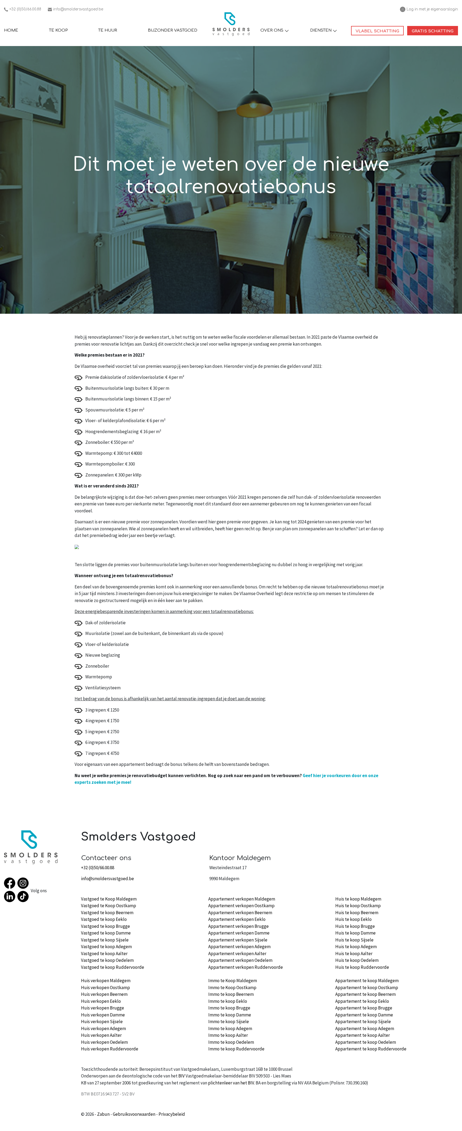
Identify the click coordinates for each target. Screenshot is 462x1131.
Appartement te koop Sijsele (363, 1021)
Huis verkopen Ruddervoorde (109, 1049)
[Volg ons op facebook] (10, 884)
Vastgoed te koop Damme (106, 933)
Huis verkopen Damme (103, 1015)
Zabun (103, 1114)
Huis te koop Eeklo (353, 919)
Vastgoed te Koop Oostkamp (108, 906)
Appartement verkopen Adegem (239, 947)
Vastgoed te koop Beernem (107, 913)
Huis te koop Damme (355, 933)
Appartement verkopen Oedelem (240, 960)
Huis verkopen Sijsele (102, 1021)
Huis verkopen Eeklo (101, 1001)
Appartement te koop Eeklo (362, 1001)
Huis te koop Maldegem (358, 899)
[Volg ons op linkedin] (10, 897)
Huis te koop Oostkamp (358, 906)
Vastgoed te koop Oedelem (107, 960)
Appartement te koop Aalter (362, 1035)
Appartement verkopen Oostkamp (241, 906)
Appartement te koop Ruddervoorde (370, 1049)
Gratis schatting (435, 31)
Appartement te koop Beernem (365, 994)
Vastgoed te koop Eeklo (104, 919)
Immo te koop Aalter (228, 1035)
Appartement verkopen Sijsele (237, 940)
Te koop (58, 30)
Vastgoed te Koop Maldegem (109, 899)
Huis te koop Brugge (355, 926)
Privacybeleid (172, 1114)
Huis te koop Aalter (353, 953)
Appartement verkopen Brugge (238, 926)
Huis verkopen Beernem (104, 994)
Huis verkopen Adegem (103, 1028)
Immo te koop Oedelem (231, 1042)
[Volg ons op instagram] (24, 884)
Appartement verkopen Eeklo (236, 919)
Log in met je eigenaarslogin (429, 9)
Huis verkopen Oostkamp (105, 987)
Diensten (321, 30)
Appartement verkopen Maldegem (241, 899)
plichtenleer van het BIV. (231, 1083)
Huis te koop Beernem (356, 913)
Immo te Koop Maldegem (232, 981)
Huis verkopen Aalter (101, 1035)
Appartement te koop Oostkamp (366, 987)
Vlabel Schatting (380, 31)
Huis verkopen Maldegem (105, 981)
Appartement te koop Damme (364, 1015)
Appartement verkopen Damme (239, 933)
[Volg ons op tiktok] (24, 897)
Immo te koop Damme (229, 1015)
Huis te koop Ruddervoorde (362, 967)
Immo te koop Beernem (231, 994)
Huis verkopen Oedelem (104, 1042)
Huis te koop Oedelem (357, 960)
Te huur (107, 30)
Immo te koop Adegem (230, 1028)
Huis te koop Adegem (356, 947)
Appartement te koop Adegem (364, 1028)
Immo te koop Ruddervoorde (236, 1049)
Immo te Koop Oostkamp (232, 987)
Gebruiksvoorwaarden (134, 1114)
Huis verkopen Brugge (102, 1008)
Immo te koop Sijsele (228, 1021)
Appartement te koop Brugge (363, 1008)
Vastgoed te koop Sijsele (105, 940)
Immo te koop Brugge (229, 1008)
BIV (181, 1076)
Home (11, 30)
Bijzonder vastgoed (172, 30)
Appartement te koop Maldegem (367, 981)
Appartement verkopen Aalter (237, 953)
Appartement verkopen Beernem (240, 913)
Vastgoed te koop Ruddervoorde (112, 967)
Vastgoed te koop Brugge (105, 926)
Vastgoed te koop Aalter (104, 953)
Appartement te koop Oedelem (365, 1042)
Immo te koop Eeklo (227, 1001)
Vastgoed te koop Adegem (106, 947)
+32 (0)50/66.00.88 (22, 9)
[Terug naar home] (231, 24)
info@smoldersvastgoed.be (75, 9)
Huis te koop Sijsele (354, 940)
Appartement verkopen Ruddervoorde (245, 967)
